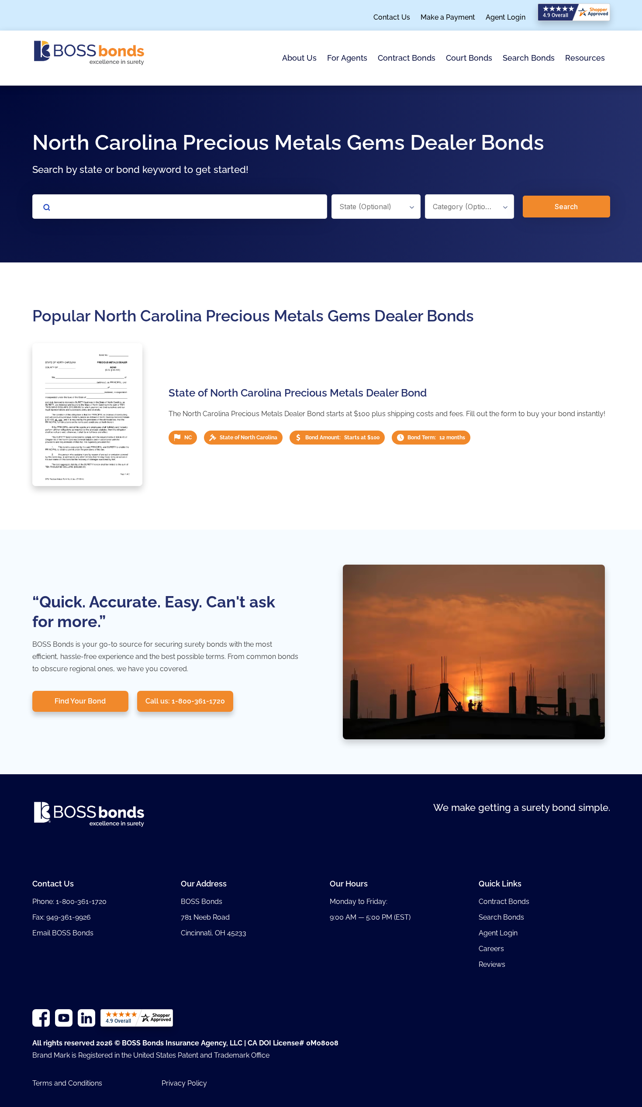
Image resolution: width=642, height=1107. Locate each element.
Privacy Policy (184, 1083)
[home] (89, 58)
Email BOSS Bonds (62, 933)
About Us (299, 57)
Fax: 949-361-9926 (61, 917)
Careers (491, 949)
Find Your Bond (80, 701)
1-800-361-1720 (81, 901)
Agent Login (505, 17)
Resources (585, 57)
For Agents (347, 57)
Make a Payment (448, 17)
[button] (299, 58)
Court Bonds (469, 58)
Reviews (492, 964)
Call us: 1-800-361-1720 (185, 701)
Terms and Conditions (67, 1083)
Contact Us (391, 17)
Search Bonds (529, 57)
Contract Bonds (406, 57)
